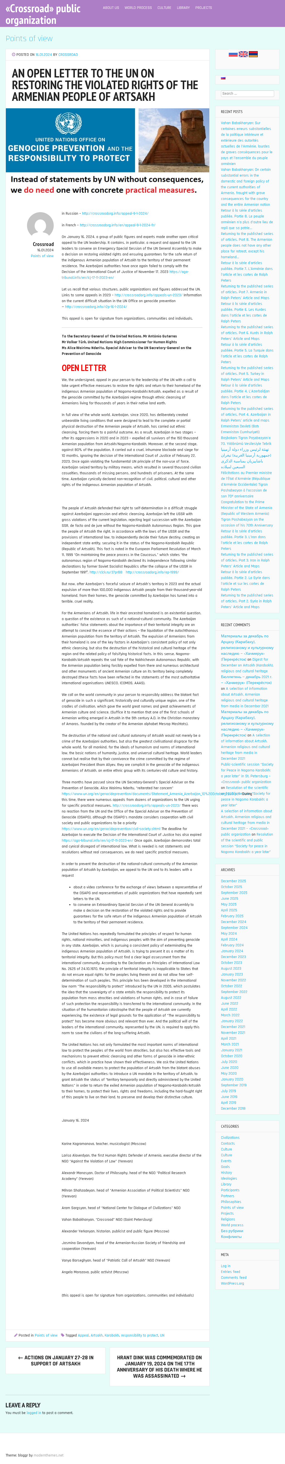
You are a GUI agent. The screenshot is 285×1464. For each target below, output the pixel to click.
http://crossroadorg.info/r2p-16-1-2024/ (96, 306)
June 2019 (229, 1096)
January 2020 (232, 1079)
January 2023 (232, 974)
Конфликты (231, 1236)
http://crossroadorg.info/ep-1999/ (152, 572)
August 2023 (231, 968)
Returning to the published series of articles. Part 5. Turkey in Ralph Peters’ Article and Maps (247, 373)
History (226, 1172)
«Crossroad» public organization (43, 14)
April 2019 (228, 1102)
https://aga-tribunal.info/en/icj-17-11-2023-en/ (97, 840)
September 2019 (234, 1085)
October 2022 (231, 986)
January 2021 (231, 1050)
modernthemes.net (48, 1455)
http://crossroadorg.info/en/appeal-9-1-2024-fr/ (118, 225)
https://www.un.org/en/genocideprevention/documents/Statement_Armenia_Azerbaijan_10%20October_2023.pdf (151, 793)
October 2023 (231, 962)
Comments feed (234, 1277)
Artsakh (97, 1335)
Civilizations (230, 1137)
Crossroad (68, 54)
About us (111, 7)
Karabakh (112, 1335)
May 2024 (229, 933)
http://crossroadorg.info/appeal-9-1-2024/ (115, 213)
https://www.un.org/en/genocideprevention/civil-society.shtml (111, 828)
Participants (230, 1190)
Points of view (29, 38)
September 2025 (234, 892)
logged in (34, 1412)
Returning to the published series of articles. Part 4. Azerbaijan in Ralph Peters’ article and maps (247, 414)
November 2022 (233, 980)
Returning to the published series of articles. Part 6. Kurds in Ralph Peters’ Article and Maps (247, 333)
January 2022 (232, 1021)
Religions (228, 1219)
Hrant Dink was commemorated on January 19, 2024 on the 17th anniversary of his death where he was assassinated (159, 1367)
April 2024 (229, 939)
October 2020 (231, 1056)
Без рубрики (232, 1231)
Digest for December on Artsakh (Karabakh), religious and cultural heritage (247, 665)
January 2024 (232, 951)
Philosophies (231, 1201)
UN (162, 1335)
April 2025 (229, 910)
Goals (225, 1166)
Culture (164, 7)
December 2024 (233, 921)
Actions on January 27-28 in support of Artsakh (56, 1360)
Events (226, 1161)
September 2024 (234, 927)
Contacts (228, 1143)
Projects (203, 7)
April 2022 (229, 1009)
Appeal (83, 1335)
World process (138, 7)
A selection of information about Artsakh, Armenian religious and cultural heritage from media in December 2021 (245, 747)
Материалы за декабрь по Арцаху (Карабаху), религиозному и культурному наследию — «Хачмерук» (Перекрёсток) (247, 648)
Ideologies (229, 1178)
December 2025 (233, 881)
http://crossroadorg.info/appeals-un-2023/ (149, 295)
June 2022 (229, 1003)
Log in (225, 1266)
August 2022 (231, 997)
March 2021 (230, 1044)
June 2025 (229, 898)
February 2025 (232, 916)
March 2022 (230, 1015)
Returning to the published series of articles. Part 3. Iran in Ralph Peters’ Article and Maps (247, 560)
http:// (95, 572)
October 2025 (231, 886)
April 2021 (228, 1038)
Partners (227, 1196)
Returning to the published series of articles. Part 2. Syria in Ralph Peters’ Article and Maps (247, 601)
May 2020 (229, 1073)
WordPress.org (232, 1283)
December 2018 (233, 1108)
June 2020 (230, 1067)
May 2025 (229, 904)
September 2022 (234, 991)
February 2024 (232, 945)
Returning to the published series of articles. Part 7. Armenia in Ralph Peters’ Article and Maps (247, 292)
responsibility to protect (139, 1335)
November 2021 (233, 1032)
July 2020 (229, 1061)
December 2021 (233, 1026)
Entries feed (230, 1271)
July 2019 (228, 1091)
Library (183, 7)
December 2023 (233, 956)
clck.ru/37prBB (111, 572)
